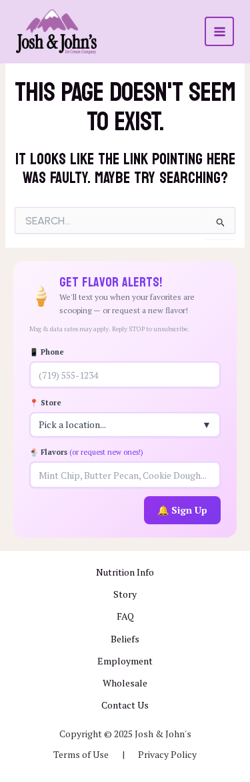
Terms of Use (81, 754)
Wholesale (125, 682)
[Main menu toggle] (219, 31)
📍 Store (45, 402)
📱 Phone (46, 352)
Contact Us (125, 705)
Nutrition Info (125, 572)
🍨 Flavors (86, 452)
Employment (125, 660)
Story (125, 594)
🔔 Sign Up (182, 510)
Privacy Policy (167, 754)
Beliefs (125, 638)
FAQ (125, 616)
